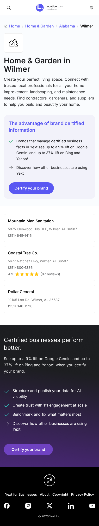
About (45, 494)
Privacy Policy (82, 494)
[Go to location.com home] (49, 8)
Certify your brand (31, 188)
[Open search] (8, 8)
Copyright (60, 494)
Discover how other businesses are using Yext (51, 170)
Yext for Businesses (21, 494)
